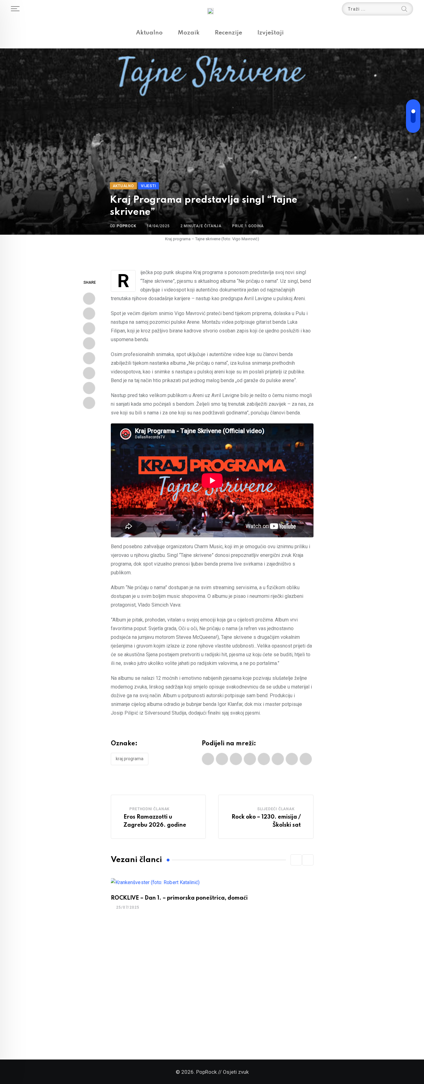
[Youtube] (89, 328)
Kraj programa (129, 758)
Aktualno (149, 33)
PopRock (126, 226)
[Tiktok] (89, 403)
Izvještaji (270, 33)
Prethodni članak (149, 809)
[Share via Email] (89, 388)
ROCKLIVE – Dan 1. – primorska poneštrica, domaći (179, 898)
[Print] (89, 373)
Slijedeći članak (276, 809)
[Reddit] (89, 358)
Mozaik (189, 33)
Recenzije (228, 33)
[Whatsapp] (89, 343)
